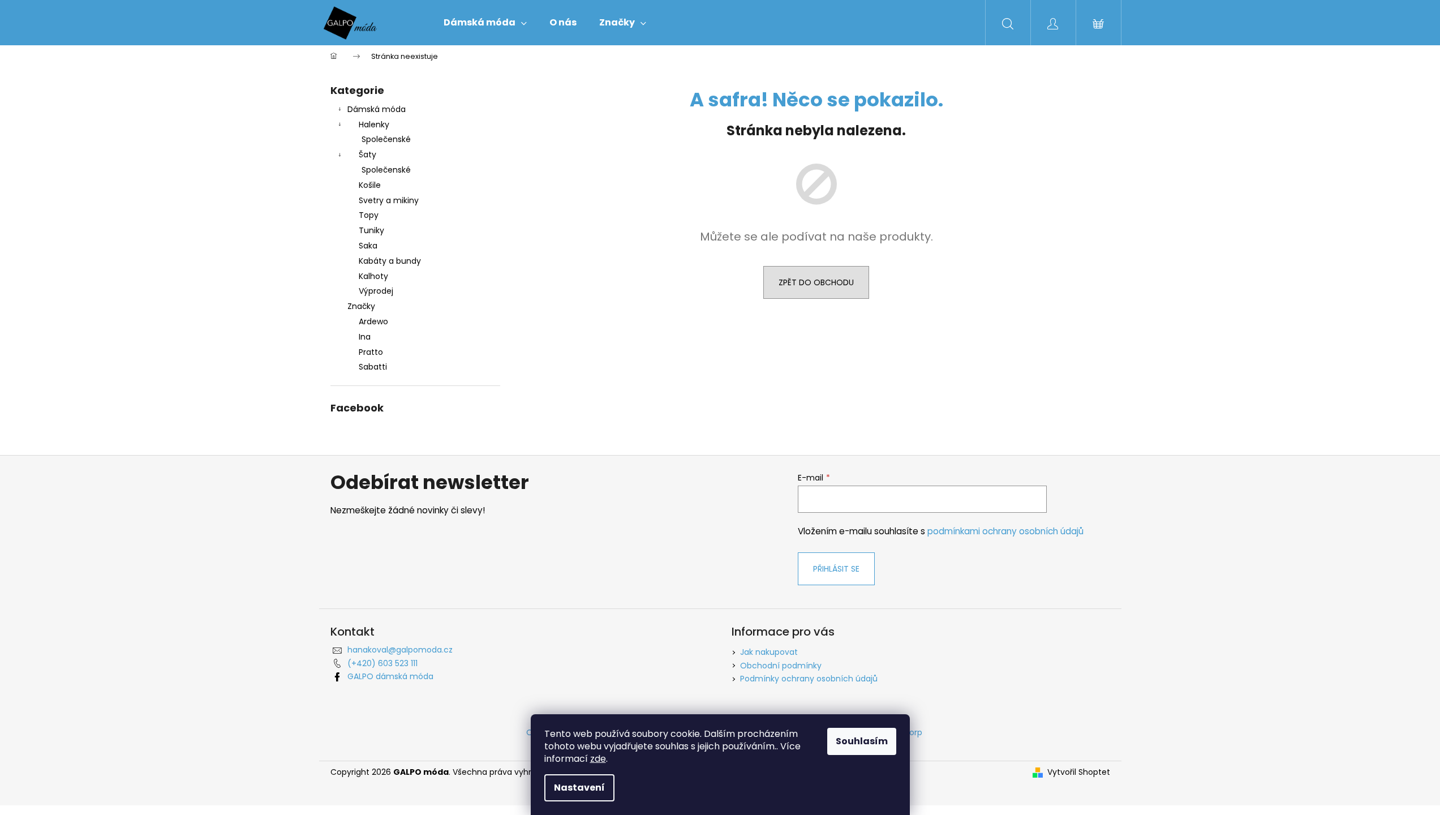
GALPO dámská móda (390, 676)
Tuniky (371, 230)
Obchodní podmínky (781, 665)
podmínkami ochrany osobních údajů (1005, 531)
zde (598, 758)
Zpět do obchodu (816, 282)
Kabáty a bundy (390, 261)
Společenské (386, 139)
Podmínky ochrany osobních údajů (809, 678)
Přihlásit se (836, 568)
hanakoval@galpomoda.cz (400, 649)
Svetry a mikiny (389, 200)
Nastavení (579, 787)
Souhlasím (862, 741)
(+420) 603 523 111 (382, 663)
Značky (361, 306)
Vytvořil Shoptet (1078, 772)
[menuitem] (485, 22)
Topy (369, 215)
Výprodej (376, 291)
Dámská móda (376, 109)
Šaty (367, 154)
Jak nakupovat (769, 652)
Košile (370, 185)
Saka (368, 245)
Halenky (374, 124)
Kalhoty (373, 276)
